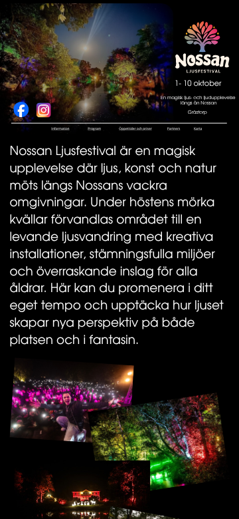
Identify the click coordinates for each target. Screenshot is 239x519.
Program (94, 128)
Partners (174, 128)
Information (60, 128)
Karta (198, 128)
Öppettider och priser (135, 128)
